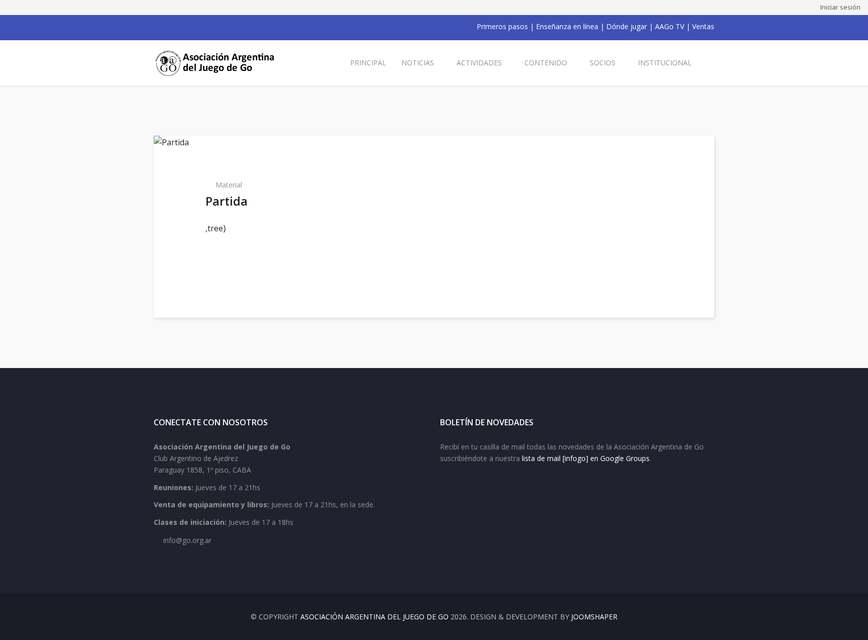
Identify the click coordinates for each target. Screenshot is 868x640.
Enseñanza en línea (567, 26)
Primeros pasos (502, 26)
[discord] (223, 26)
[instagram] (197, 26)
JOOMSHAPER (594, 616)
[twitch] (210, 26)
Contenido (545, 62)
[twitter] (171, 26)
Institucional (665, 62)
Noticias (417, 62)
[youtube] (184, 26)
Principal (368, 62)
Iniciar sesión (840, 7)
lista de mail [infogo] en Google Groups (585, 458)
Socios (602, 62)
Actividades (479, 62)
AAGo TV (669, 26)
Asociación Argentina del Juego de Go (374, 616)
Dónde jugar (626, 26)
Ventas (703, 26)
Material (228, 185)
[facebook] (158, 26)
